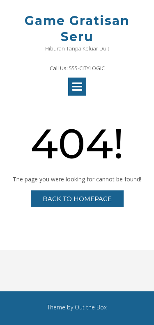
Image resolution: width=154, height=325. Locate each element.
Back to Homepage (77, 199)
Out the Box (91, 307)
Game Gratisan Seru (77, 28)
